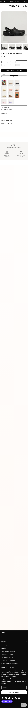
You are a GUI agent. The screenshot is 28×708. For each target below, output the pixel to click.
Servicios (3, 636)
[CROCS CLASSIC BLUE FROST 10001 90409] (4, 83)
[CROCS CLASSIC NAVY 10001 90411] (17, 83)
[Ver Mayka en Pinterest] (16, 698)
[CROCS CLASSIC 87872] (4, 101)
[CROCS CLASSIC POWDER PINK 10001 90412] (10, 89)
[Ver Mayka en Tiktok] (6, 698)
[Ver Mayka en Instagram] (2, 698)
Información (3, 641)
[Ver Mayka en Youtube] (19, 698)
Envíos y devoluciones (6, 120)
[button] (23, 6)
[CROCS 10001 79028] (4, 47)
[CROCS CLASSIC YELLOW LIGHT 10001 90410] (4, 89)
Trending (3, 632)
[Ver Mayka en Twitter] (12, 698)
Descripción (4, 113)
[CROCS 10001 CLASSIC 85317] (4, 95)
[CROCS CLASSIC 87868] (17, 95)
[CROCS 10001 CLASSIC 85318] (10, 95)
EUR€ (2, 705)
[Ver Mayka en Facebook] (9, 698)
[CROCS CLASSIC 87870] (10, 101)
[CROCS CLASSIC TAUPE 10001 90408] (10, 83)
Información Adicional (6, 117)
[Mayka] (14, 6)
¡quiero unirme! (14, 692)
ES (7, 705)
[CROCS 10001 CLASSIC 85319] (17, 89)
